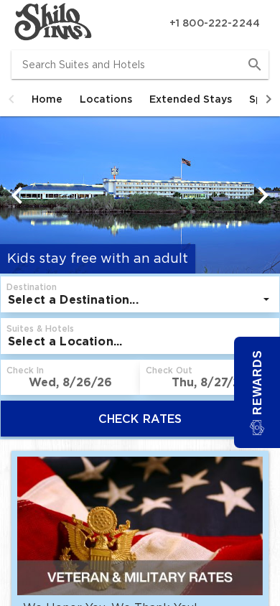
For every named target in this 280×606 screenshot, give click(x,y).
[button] (11, 99)
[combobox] (140, 64)
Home (47, 99)
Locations (106, 99)
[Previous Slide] (17, 195)
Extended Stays (190, 99)
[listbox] (140, 299)
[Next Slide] (263, 195)
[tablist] (140, 99)
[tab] (47, 99)
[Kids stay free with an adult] (140, 177)
